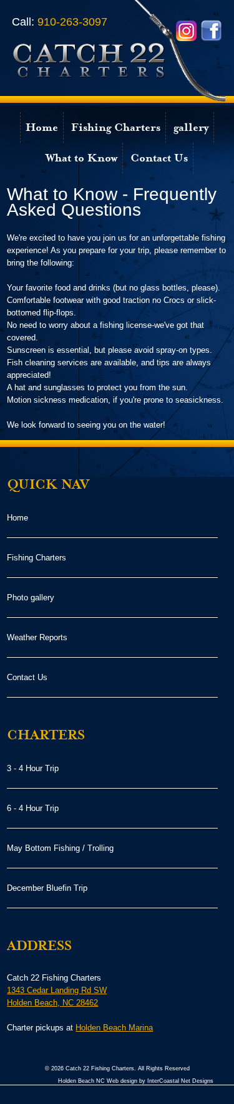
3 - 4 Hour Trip (33, 768)
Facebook (211, 31)
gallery (190, 127)
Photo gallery (30, 597)
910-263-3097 (59, 22)
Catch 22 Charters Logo (118, 51)
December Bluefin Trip (47, 888)
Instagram (186, 31)
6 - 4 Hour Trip (33, 808)
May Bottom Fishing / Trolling (60, 848)
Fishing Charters (115, 127)
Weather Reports (37, 637)
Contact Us (159, 157)
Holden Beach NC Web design (97, 1081)
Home (42, 127)
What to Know (81, 157)
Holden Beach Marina (114, 1027)
